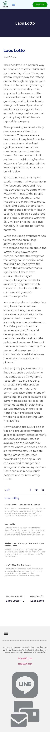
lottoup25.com (25, 658)
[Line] (25, 684)
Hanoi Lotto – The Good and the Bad (22, 504)
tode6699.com (25, 664)
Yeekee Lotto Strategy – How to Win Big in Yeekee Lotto (24, 544)
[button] (14, 5)
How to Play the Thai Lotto (18, 564)
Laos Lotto (10, 524)
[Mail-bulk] (25, 714)
